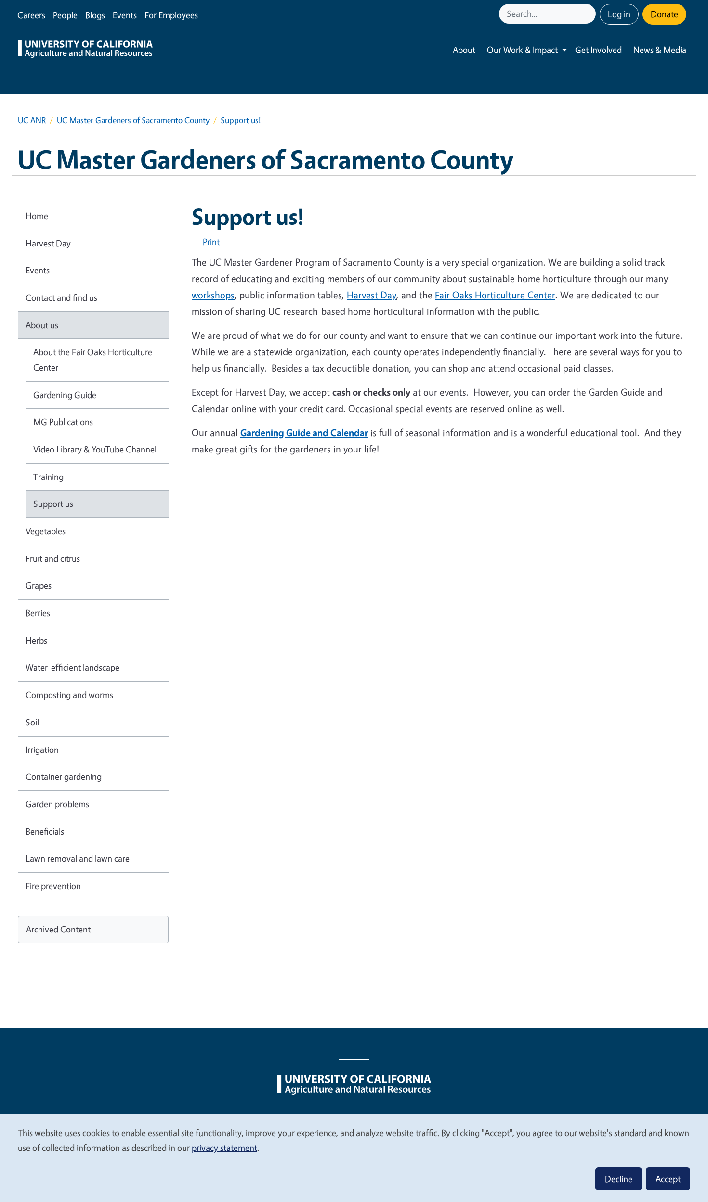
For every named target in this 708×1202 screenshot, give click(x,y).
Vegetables (46, 531)
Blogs (95, 15)
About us (42, 325)
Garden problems (57, 804)
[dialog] (354, 1157)
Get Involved (598, 49)
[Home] (85, 50)
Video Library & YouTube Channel (95, 449)
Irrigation (42, 749)
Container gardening (64, 776)
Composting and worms (69, 694)
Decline (618, 1179)
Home (37, 215)
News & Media (659, 49)
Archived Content (58, 929)
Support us (53, 503)
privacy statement (224, 1147)
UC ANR (32, 120)
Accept (668, 1179)
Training (48, 476)
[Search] (589, 14)
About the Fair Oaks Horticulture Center (92, 359)
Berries (38, 613)
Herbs (36, 640)
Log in (619, 14)
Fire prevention (53, 886)
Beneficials (45, 831)
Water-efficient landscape (72, 667)
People (65, 15)
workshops (213, 295)
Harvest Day (371, 295)
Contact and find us (61, 297)
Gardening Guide (64, 395)
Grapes (39, 585)
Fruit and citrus (53, 558)
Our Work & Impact (522, 49)
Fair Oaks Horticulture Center (495, 295)
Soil (32, 722)
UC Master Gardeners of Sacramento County (133, 120)
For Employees (171, 15)
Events (125, 15)
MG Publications (63, 421)
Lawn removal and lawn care (78, 858)
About (464, 49)
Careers (31, 15)
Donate (664, 14)
